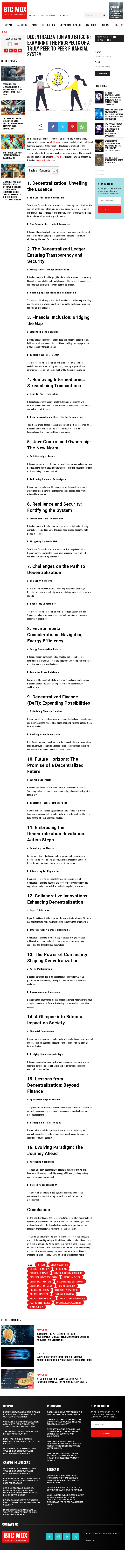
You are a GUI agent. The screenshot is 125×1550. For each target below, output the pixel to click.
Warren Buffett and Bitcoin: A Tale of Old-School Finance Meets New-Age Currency (19, 1451)
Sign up (109, 209)
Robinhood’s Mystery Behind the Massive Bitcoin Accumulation (64, 1413)
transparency (36, 1306)
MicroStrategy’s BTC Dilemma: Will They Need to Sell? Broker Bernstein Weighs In (20, 1512)
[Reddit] (58, 1536)
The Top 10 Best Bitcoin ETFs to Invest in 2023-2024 (114, 160)
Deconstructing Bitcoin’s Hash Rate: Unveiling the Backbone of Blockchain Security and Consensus (64, 1432)
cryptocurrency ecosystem (43, 1277)
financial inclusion (39, 1294)
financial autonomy (39, 1290)
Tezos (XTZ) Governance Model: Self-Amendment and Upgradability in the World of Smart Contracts (113, 99)
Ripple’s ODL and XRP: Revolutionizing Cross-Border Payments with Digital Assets (115, 12)
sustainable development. (68, 1302)
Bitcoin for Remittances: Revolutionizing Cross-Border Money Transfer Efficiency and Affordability (64, 1444)
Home (4, 31)
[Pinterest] (72, 127)
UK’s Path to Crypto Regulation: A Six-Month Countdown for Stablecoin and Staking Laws (13, 123)
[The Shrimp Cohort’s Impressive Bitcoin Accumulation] (13, 141)
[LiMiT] (10, 44)
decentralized (42, 160)
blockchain (61, 1268)
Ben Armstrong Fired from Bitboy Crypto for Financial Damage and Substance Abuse (21, 1480)
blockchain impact (39, 1273)
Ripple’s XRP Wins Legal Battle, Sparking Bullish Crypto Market (64, 1488)
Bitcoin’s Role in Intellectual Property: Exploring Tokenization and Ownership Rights (61, 1380)
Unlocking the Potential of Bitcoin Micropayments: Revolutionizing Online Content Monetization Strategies (62, 1336)
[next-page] (102, 172)
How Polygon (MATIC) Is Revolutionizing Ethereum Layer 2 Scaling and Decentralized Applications (113, 130)
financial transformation (72, 1298)
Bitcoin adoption (59, 1264)
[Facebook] (6, 50)
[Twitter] (15, 50)
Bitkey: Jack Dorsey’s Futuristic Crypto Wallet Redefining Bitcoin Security (21, 1502)
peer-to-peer (58, 156)
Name (98, 52)
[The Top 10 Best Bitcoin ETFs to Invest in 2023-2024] (99, 160)
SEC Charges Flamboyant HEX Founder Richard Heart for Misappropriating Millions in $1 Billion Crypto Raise (20, 1491)
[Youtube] (20, 50)
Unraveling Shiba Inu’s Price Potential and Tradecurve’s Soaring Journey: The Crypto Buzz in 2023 (63, 1479)
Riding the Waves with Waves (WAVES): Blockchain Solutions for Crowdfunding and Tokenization (114, 114)
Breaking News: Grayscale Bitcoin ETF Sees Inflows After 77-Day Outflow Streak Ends (13, 89)
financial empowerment (66, 1290)
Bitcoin (41, 1264)
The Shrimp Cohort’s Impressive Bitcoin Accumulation (12, 155)
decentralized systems (41, 1285)
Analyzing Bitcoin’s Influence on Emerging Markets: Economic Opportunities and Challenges (64, 1358)
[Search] (104, 15)
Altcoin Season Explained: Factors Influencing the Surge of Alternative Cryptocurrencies (113, 146)
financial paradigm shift (42, 1298)
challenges (55, 142)
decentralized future (40, 1281)
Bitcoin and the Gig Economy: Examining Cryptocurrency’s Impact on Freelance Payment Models (63, 1456)
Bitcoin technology (39, 1268)
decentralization (45, 149)
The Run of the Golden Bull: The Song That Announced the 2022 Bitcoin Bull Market (64, 1421)
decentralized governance (70, 1281)
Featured (41, 1330)
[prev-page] (97, 172)
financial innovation (64, 1294)
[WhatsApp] (82, 127)
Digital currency (67, 1285)
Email (97, 62)
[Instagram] (11, 50)
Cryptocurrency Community (68, 1273)
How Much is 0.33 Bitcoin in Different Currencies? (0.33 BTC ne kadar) (21, 1441)
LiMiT (16, 44)
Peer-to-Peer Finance (40, 1302)
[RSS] (66, 1536)
